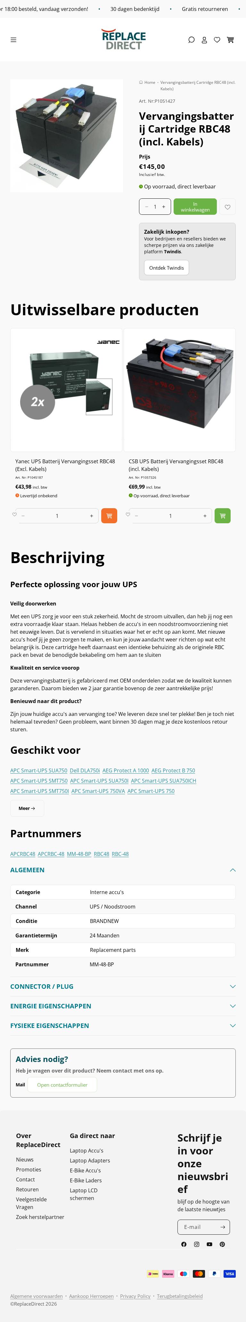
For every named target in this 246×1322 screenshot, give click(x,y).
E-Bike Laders (86, 1180)
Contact (25, 1179)
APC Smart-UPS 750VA (98, 791)
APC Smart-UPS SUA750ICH (163, 780)
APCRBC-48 (51, 853)
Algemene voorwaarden (36, 1296)
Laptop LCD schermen (84, 1194)
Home (149, 82)
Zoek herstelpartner (40, 1217)
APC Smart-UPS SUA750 (38, 770)
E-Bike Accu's (85, 1170)
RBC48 (101, 853)
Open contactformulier (62, 1085)
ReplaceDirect (29, 1303)
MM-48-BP (79, 853)
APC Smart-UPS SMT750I (39, 791)
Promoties (28, 1169)
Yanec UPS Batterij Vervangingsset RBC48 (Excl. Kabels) (65, 465)
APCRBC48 (22, 853)
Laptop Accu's (86, 1150)
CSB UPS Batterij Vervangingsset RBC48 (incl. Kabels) (176, 465)
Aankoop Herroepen (91, 1296)
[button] (15, 40)
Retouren (27, 1189)
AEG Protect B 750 (173, 770)
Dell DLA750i (85, 770)
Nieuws (25, 1159)
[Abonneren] (223, 1227)
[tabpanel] (123, 979)
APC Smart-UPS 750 (151, 791)
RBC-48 (120, 853)
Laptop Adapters (90, 1160)
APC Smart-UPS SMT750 (39, 780)
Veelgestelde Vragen (31, 1203)
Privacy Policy (135, 1296)
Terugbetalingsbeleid (180, 1296)
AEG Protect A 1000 (125, 770)
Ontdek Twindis (166, 268)
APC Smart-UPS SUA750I (99, 780)
